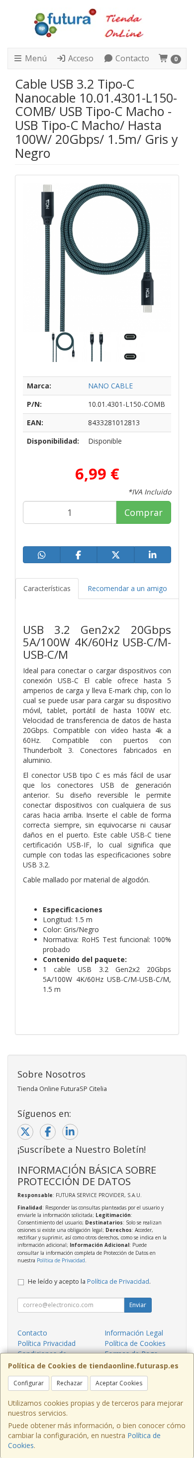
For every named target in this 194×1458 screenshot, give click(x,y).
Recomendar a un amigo (127, 588)
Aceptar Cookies (119, 1383)
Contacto (131, 58)
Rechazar (70, 1383)
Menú (35, 58)
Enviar (137, 1305)
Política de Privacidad (61, 1260)
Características (47, 588)
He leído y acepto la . (89, 1281)
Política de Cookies (135, 1343)
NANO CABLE (110, 385)
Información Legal (133, 1332)
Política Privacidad (46, 1343)
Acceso (80, 58)
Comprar (143, 512)
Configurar (28, 1383)
